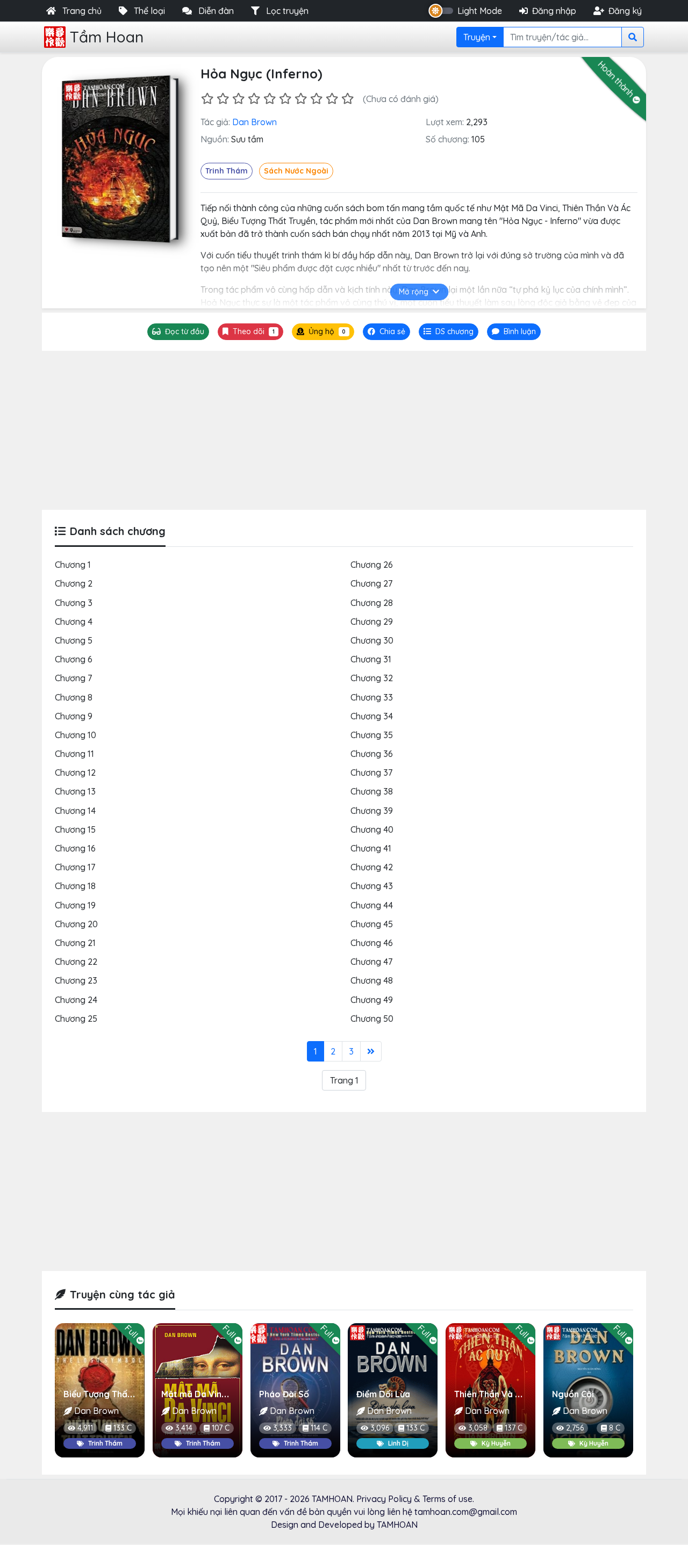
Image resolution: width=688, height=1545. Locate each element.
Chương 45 (371, 924)
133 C (122, 1428)
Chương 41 (370, 848)
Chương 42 (371, 867)
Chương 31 (370, 659)
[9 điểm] (332, 98)
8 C (614, 1428)
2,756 (575, 1428)
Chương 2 (73, 583)
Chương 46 (371, 942)
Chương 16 (75, 848)
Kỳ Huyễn (496, 1443)
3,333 (282, 1428)
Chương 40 (371, 829)
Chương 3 (73, 602)
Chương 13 (75, 791)
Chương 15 (75, 829)
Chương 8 (73, 697)
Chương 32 (371, 678)
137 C (513, 1428)
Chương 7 (73, 678)
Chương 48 (371, 980)
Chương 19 (75, 905)
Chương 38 (371, 791)
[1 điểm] (207, 98)
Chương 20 (76, 924)
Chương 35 (371, 735)
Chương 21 (75, 942)
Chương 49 (371, 999)
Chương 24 (76, 999)
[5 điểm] (269, 98)
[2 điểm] (223, 98)
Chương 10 (75, 735)
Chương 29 (371, 621)
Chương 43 (371, 885)
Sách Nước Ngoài (296, 171)
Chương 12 (75, 772)
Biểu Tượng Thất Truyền (112, 1394)
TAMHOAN (332, 1498)
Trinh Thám (226, 171)
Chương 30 (371, 640)
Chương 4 (73, 621)
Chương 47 (371, 961)
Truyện (476, 37)
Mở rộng (413, 292)
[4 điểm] (254, 98)
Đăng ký (625, 10)
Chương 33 (371, 697)
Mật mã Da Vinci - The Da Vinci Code (236, 1394)
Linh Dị (398, 1443)
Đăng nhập (554, 10)
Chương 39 (371, 810)
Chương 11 (74, 753)
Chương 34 (371, 716)
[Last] (371, 1051)
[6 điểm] (285, 98)
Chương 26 (371, 564)
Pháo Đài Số (284, 1394)
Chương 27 (371, 583)
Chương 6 (73, 659)
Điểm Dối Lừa (383, 1394)
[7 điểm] (300, 98)
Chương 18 (75, 885)
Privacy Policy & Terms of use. (415, 1498)
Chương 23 (76, 980)
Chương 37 (371, 772)
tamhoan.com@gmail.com (465, 1511)
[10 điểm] (347, 98)
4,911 (85, 1428)
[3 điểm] (238, 98)
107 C (221, 1428)
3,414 (183, 1428)
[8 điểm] (316, 98)
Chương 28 (371, 602)
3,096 (379, 1428)
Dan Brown (254, 122)
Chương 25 (76, 1018)
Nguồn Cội (573, 1394)
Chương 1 (73, 564)
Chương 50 (371, 1018)
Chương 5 (73, 640)
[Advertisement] (344, 430)
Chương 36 (371, 753)
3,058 (478, 1428)
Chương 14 (75, 810)
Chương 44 (371, 905)
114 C (318, 1428)
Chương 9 (73, 716)
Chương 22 (76, 961)
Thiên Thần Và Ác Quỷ (499, 1394)
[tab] (448, 331)
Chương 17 (75, 867)
